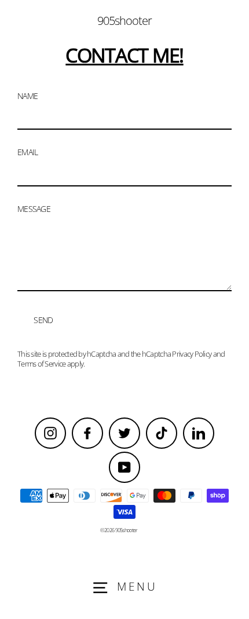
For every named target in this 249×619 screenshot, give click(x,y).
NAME (27, 96)
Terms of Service (41, 363)
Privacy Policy (191, 354)
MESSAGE (33, 209)
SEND (43, 319)
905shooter (124, 20)
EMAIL (27, 152)
